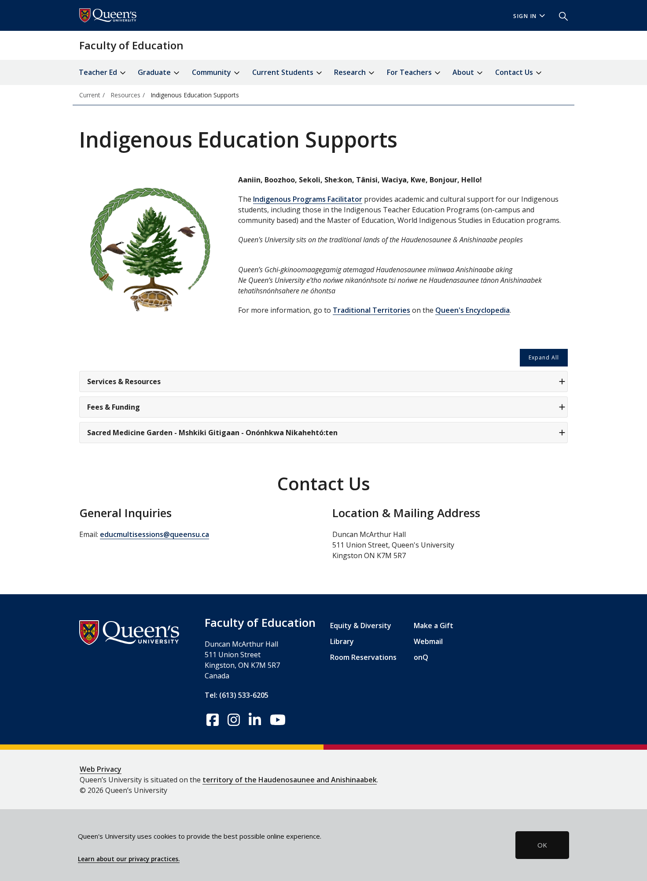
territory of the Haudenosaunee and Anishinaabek (289, 780)
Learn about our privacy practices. (129, 859)
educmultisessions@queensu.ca (154, 534)
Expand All (544, 357)
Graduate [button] (155, 72)
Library (342, 641)
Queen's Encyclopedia (472, 310)
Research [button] (351, 72)
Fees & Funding (113, 407)
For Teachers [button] (410, 72)
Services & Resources (124, 381)
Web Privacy (100, 769)
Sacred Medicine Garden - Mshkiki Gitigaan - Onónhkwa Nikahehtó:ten (212, 432)
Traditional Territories (371, 310)
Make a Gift (433, 625)
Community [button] (212, 72)
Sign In (525, 16)
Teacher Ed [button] (99, 72)
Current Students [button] (283, 72)
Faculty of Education (131, 45)
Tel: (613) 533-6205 (236, 695)
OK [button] (542, 844)
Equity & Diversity (360, 625)
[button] (560, 15)
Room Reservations (363, 657)
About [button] (464, 72)
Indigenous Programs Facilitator (307, 199)
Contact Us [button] (515, 72)
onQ (421, 657)
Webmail (428, 641)
